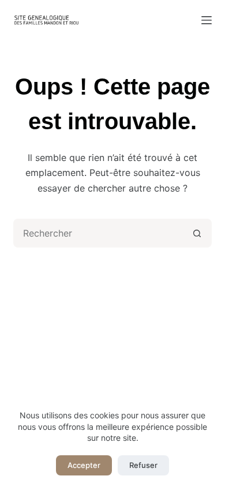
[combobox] (98, 233)
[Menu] (206, 20)
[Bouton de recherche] (197, 233)
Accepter (84, 465)
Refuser (143, 465)
